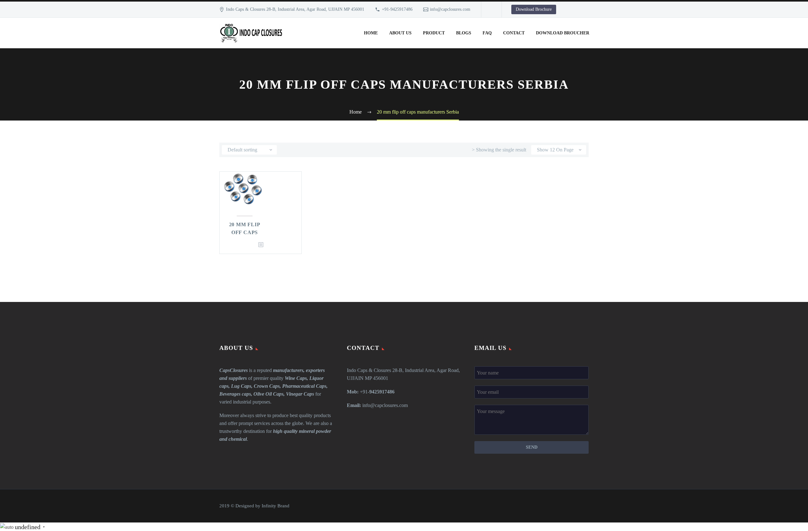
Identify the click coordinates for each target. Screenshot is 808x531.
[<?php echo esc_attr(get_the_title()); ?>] (260, 245)
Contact (514, 33)
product (434, 33)
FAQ (487, 33)
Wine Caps (296, 378)
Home (371, 33)
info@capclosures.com (450, 9)
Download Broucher (562, 33)
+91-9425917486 (397, 9)
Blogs (463, 33)
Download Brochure (534, 9)
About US (400, 33)
